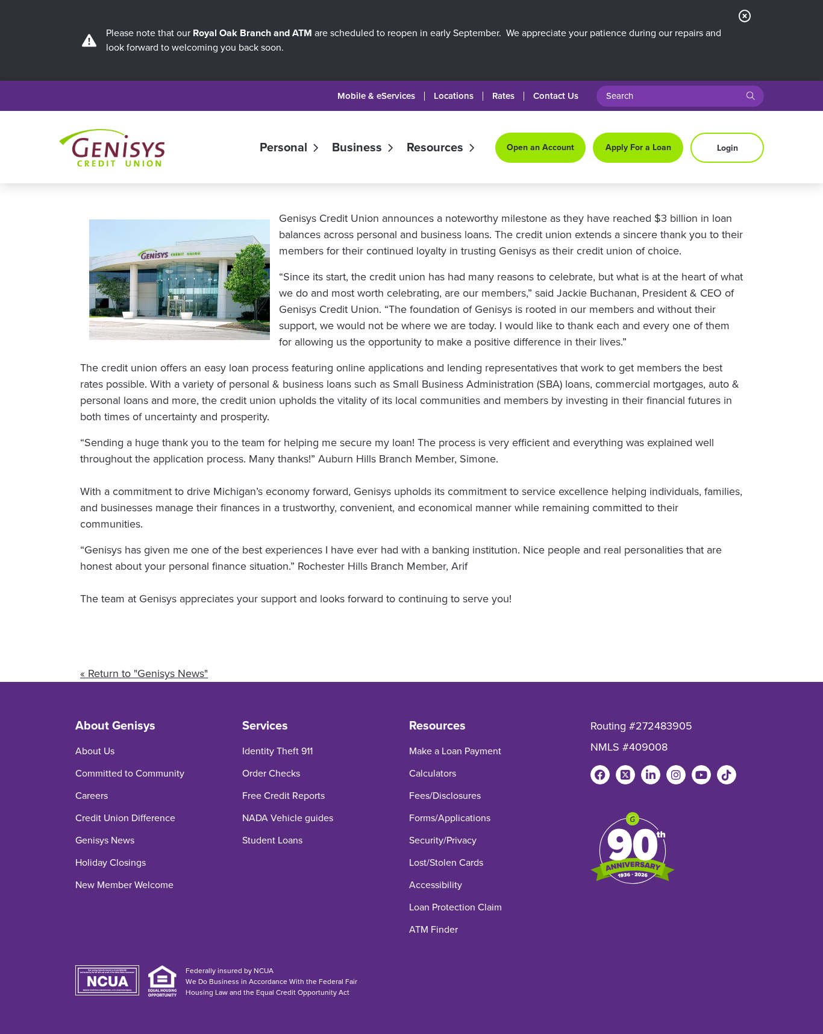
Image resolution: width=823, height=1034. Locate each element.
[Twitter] (625, 774)
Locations (454, 96)
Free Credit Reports (283, 795)
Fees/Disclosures (445, 795)
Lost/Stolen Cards (446, 862)
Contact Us (555, 96)
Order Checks (271, 773)
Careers (91, 795)
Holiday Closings (110, 862)
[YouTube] (701, 774)
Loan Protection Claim (455, 907)
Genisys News (104, 840)
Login (727, 148)
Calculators (432, 773)
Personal (283, 147)
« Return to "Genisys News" (144, 673)
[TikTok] (726, 774)
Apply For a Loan (638, 147)
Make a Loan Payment (455, 751)
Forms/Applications (449, 818)
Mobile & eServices (376, 96)
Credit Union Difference (125, 818)
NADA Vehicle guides (287, 818)
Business (357, 147)
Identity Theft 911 (277, 751)
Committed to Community (129, 773)
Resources (435, 147)
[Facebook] (600, 774)
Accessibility (435, 885)
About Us (94, 751)
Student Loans (272, 840)
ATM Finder (433, 929)
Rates (503, 96)
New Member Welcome (124, 885)
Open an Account (540, 147)
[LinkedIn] (650, 774)
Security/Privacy (443, 840)
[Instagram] (676, 774)
